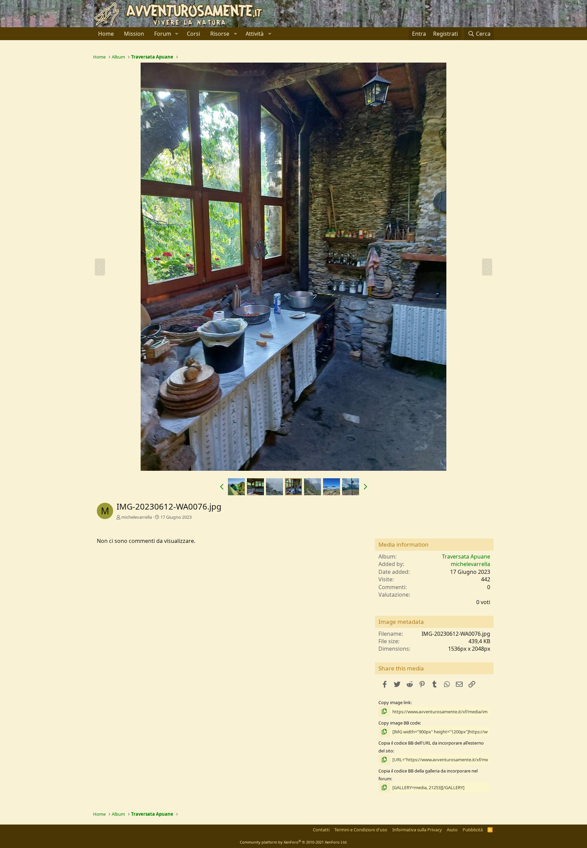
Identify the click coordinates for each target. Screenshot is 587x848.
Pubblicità (473, 830)
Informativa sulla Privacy (417, 830)
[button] (177, 33)
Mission (134, 33)
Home (106, 33)
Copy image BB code (399, 723)
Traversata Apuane (466, 556)
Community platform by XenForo (294, 842)
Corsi (193, 33)
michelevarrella (136, 517)
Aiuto (452, 830)
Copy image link (394, 702)
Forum (162, 33)
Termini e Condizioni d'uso (360, 830)
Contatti (321, 830)
